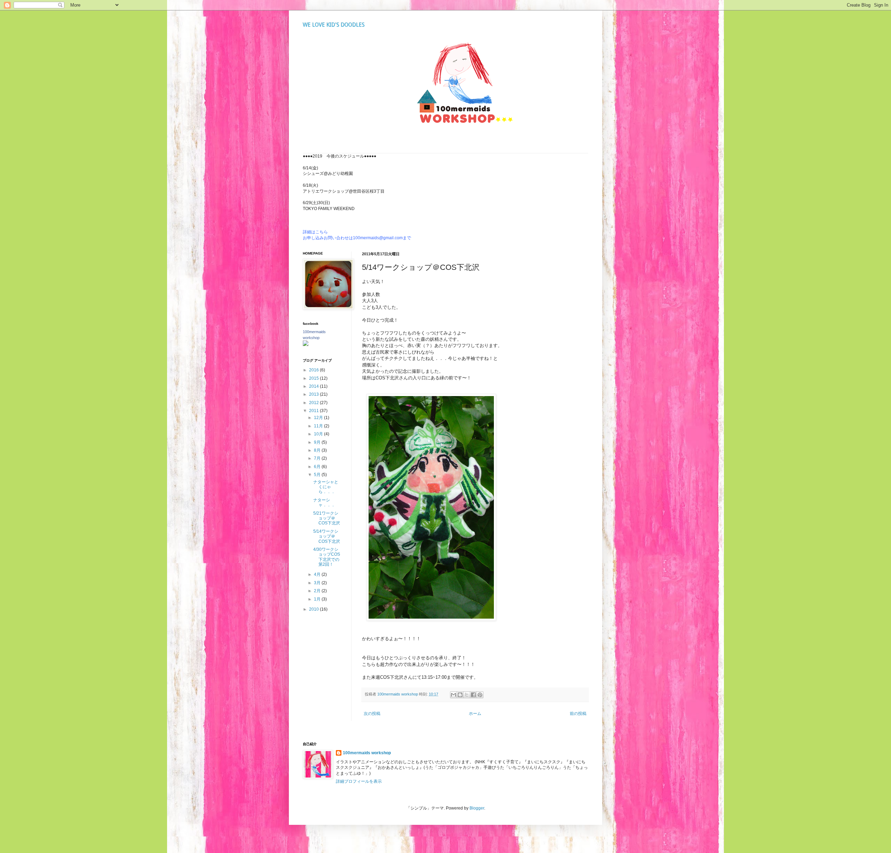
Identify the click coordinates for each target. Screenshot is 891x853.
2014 (314, 386)
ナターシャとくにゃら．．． (325, 487)
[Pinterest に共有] (479, 694)
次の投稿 (372, 713)
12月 (319, 417)
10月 (319, 434)
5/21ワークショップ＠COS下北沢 (326, 518)
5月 (318, 474)
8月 (318, 450)
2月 (318, 590)
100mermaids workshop (367, 752)
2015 (314, 378)
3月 (318, 582)
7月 (318, 458)
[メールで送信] (453, 694)
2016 (314, 370)
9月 (318, 442)
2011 (314, 410)
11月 (319, 426)
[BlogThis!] (460, 694)
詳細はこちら (315, 232)
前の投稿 (578, 713)
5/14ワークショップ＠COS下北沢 (326, 536)
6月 (318, 466)
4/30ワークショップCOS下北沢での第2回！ (326, 557)
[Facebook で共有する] (473, 694)
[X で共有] (466, 694)
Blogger (477, 808)
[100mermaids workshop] (305, 344)
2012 (314, 402)
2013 (314, 394)
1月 (318, 599)
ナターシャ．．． (324, 502)
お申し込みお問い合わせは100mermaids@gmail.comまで (357, 237)
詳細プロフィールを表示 (359, 781)
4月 (318, 574)
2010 (314, 609)
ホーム (475, 713)
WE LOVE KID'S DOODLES (334, 25)
